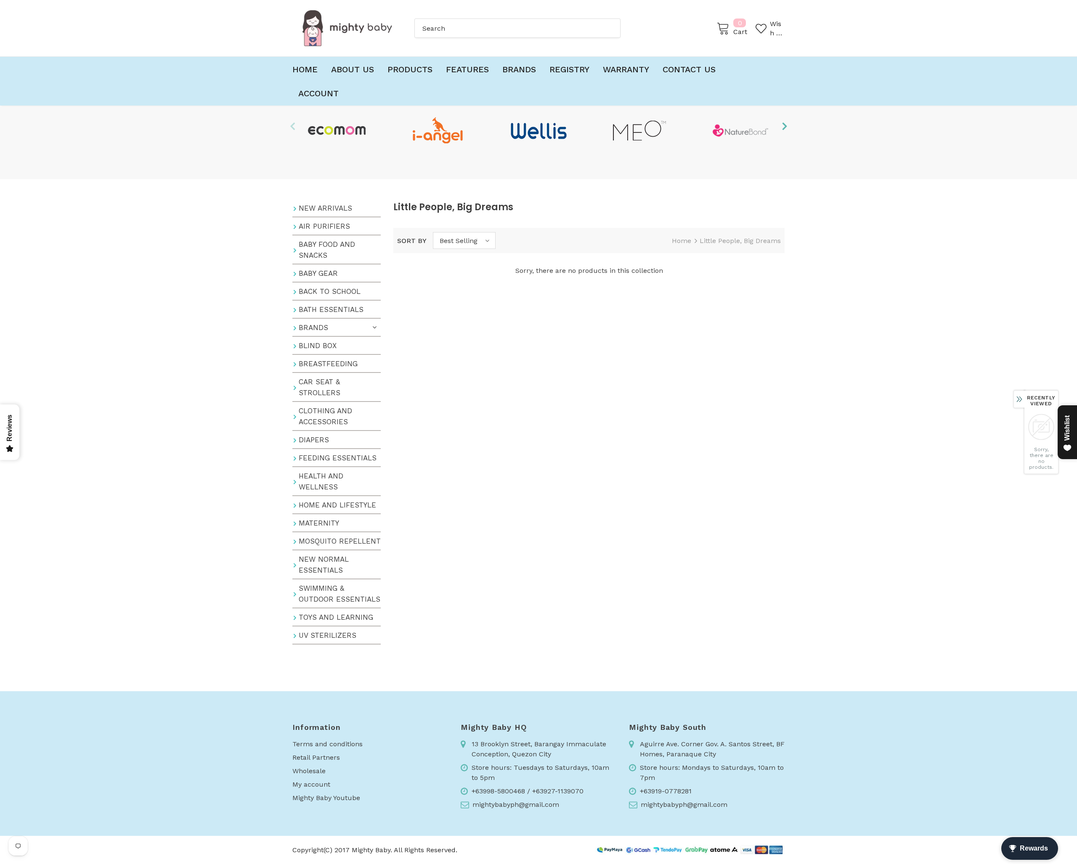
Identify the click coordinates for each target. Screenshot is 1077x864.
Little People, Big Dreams (740, 241)
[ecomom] (336, 130)
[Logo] (347, 28)
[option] (336, 130)
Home (681, 241)
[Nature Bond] (740, 130)
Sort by (412, 241)
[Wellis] (538, 130)
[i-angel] (437, 130)
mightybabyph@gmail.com (515, 805)
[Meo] (639, 130)
